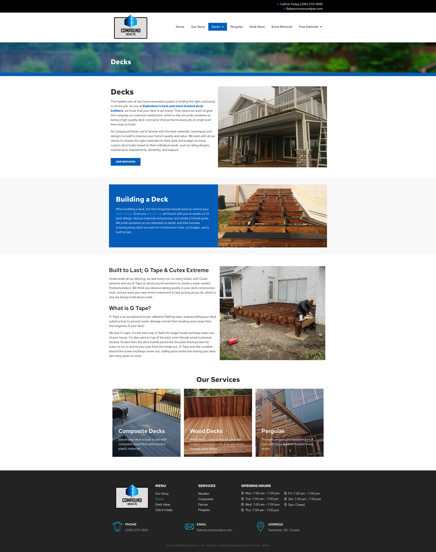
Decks (216, 27)
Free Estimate (308, 27)
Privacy (212, 545)
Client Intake (164, 510)
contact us (154, 214)
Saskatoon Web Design (235, 545)
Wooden (203, 493)
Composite (205, 499)
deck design (124, 214)
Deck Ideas (257, 27)
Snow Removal (281, 27)
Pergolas (236, 27)
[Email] (189, 527)
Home (180, 27)
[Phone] (117, 527)
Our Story (198, 27)
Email (201, 524)
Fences (203, 504)
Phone (131, 524)
